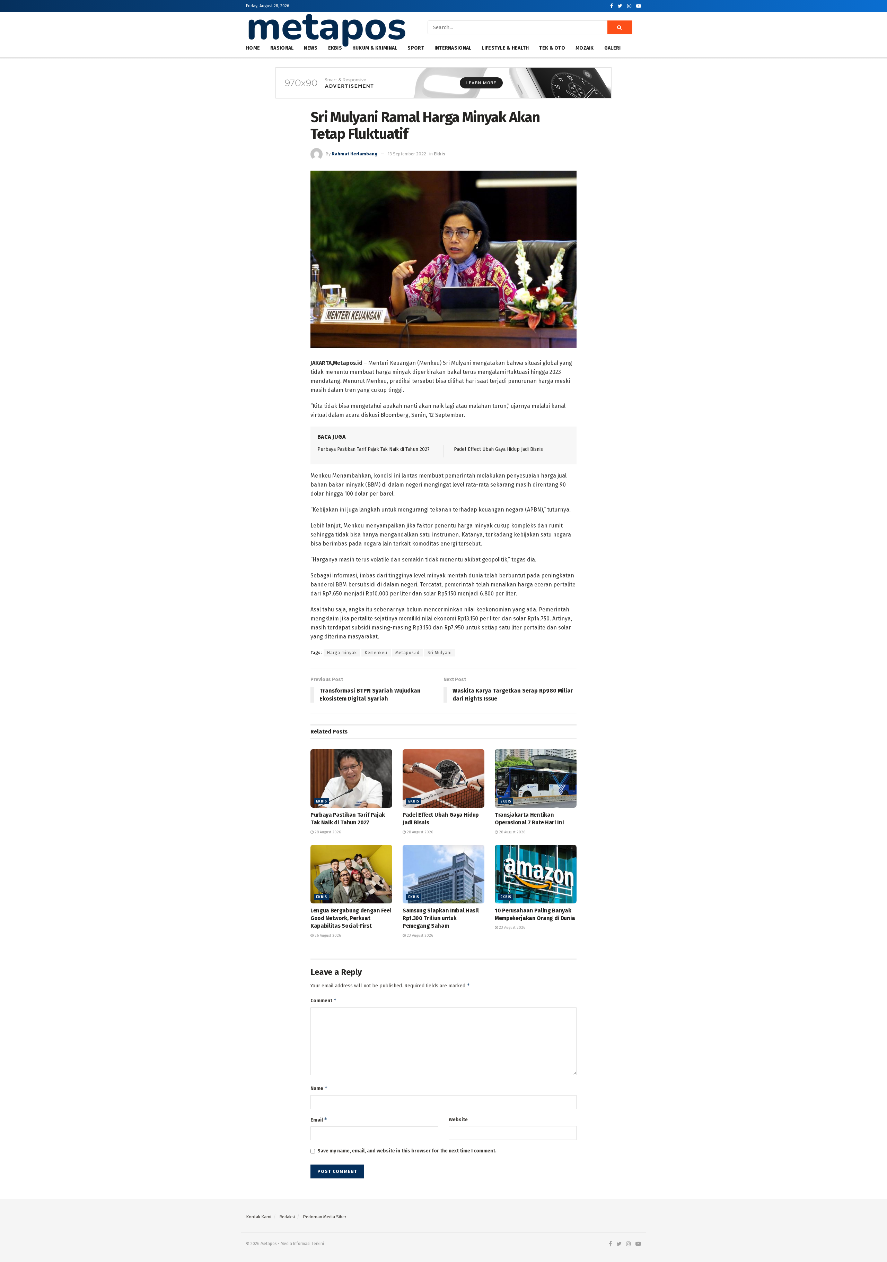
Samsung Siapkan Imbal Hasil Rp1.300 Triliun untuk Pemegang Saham (440, 918)
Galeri (612, 48)
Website (458, 1120)
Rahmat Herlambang (355, 153)
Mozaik (585, 48)
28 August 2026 (327, 832)
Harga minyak (342, 652)
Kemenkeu (376, 652)
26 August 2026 (327, 935)
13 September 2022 (407, 153)
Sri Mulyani (440, 652)
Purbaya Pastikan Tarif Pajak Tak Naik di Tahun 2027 (373, 449)
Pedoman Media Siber (324, 1216)
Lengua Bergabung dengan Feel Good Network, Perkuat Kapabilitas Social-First (350, 918)
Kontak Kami (258, 1216)
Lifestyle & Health (505, 48)
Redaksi (287, 1216)
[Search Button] (619, 27)
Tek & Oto (552, 48)
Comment (323, 1000)
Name (319, 1088)
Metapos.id (407, 652)
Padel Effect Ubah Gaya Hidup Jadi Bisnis (498, 449)
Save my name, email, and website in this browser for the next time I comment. (407, 1151)
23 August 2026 (419, 935)
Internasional (453, 48)
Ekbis (439, 153)
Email (318, 1119)
